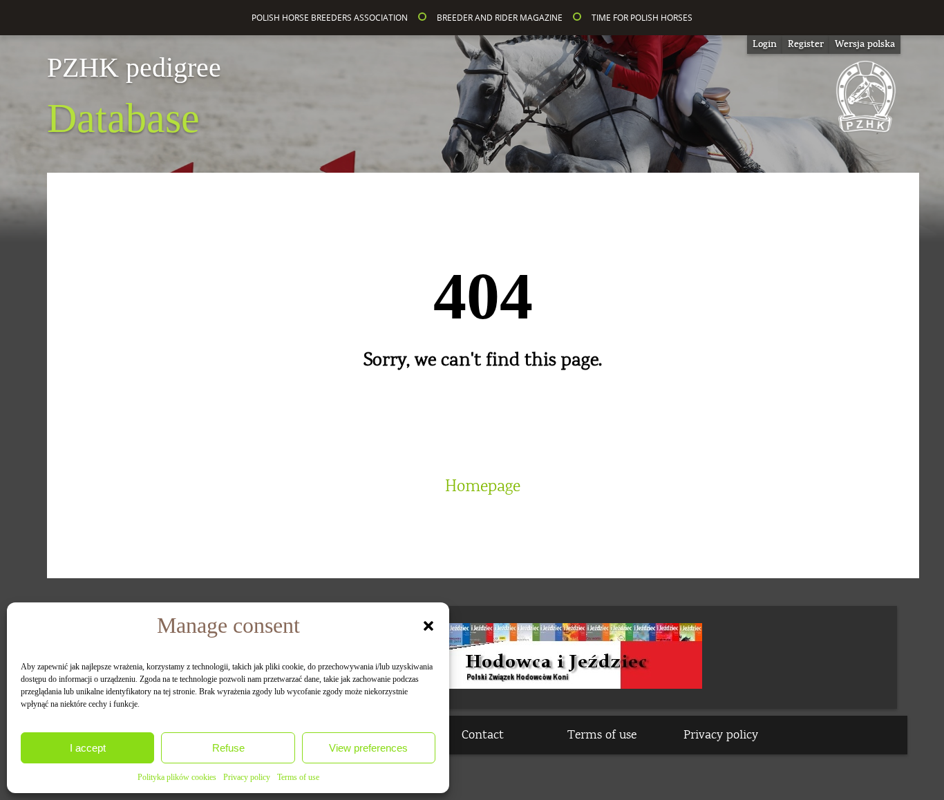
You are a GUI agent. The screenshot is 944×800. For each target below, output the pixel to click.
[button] (428, 626)
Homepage (482, 486)
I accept (88, 748)
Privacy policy (246, 777)
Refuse (228, 748)
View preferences (368, 748)
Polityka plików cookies (177, 777)
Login (765, 44)
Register (806, 44)
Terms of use (298, 777)
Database (134, 97)
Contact (483, 735)
